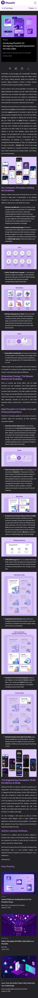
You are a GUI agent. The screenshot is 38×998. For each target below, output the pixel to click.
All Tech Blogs (8, 8)
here (19, 811)
